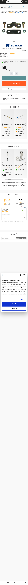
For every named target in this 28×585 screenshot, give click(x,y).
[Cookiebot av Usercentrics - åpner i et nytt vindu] (20, 275)
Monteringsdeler (5, 7)
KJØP (14, 78)
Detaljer (22, 299)
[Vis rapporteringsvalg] (24, 218)
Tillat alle (14, 303)
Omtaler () (20, 12)
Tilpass (13, 308)
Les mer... (24, 50)
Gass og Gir (23, 6)
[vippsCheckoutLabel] (14, 83)
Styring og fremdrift (13, 6)
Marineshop (4, 6)
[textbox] (8, 238)
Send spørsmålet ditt (20, 238)
